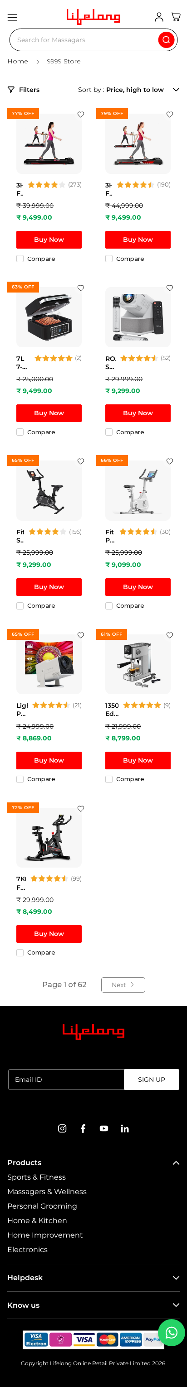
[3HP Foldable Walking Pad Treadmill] (138, 143)
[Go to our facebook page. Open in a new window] (83, 1128)
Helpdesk (25, 1277)
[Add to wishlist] (80, 114)
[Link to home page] (93, 1032)
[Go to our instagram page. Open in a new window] (62, 1128)
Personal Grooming (42, 1206)
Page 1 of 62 (64, 984)
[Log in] (159, 17)
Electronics (27, 1249)
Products (24, 1162)
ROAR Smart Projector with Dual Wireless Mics (110, 363)
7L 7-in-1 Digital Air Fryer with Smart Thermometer (23, 363)
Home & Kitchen (37, 1220)
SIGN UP (151, 1079)
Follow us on (93, 1106)
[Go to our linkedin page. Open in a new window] (124, 1128)
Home (17, 61)
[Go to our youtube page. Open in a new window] (104, 1128)
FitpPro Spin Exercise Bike (20, 536)
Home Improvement (45, 1235)
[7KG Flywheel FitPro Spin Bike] (49, 838)
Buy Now (49, 239)
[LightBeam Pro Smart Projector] (49, 664)
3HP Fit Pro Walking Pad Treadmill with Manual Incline (19, 189)
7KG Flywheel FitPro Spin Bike (21, 883)
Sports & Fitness (36, 1177)
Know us (23, 1305)
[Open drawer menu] (12, 17)
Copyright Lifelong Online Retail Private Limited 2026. (94, 1363)
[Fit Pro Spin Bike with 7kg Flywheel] (138, 490)
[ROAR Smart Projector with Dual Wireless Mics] (138, 317)
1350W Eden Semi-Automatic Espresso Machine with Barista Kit (111, 709)
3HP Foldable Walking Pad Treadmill (108, 189)
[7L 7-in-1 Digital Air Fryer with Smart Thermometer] (49, 317)
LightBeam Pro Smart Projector (22, 709)
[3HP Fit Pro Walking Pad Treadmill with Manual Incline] (49, 143)
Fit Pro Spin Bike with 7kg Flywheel (110, 536)
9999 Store (64, 61)
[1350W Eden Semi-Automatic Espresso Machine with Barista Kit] (138, 664)
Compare (41, 258)
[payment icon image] (93, 1339)
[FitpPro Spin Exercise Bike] (49, 490)
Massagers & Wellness (47, 1191)
